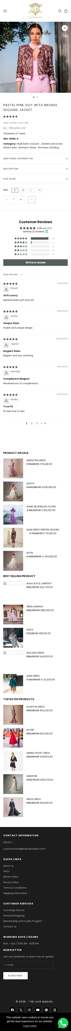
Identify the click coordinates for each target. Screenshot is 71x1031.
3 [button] (37, 423)
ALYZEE (30, 729)
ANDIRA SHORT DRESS (38, 753)
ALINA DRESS (33, 675)
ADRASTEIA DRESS (36, 460)
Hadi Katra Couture (16, 122)
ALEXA (29, 629)
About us (8, 865)
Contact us (9, 926)
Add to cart (32, 199)
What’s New (10, 147)
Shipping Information (15, 893)
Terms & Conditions (14, 887)
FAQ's (6, 871)
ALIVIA (29, 552)
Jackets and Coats (52, 143)
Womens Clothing (48, 147)
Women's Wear (27, 147)
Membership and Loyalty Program (22, 921)
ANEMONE (31, 776)
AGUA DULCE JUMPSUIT (39, 583)
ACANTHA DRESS (35, 706)
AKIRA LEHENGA (34, 606)
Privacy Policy (11, 882)
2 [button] (31, 423)
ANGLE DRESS (33, 799)
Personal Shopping (13, 915)
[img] (10, 283)
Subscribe (15, 975)
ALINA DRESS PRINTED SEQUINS (42, 529)
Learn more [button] (29, 1025)
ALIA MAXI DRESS (35, 652)
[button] (10, 116)
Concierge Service (13, 910)
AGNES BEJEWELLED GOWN (41, 506)
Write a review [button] (36, 262)
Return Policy (10, 876)
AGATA (30, 483)
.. (54, 1001)
